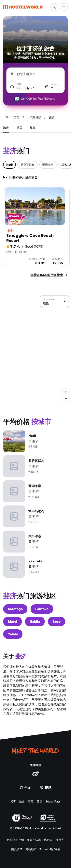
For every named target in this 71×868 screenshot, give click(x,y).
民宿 (39, 801)
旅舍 (10, 230)
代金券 (60, 839)
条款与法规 (34, 839)
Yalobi (13, 634)
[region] (35, 349)
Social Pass (53, 801)
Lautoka (42, 609)
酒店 (30, 801)
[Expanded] (7, 117)
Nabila (35, 622)
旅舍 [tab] (6, 127)
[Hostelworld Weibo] (35, 773)
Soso (57, 622)
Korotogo (15, 609)
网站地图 (30, 849)
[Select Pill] (54, 7)
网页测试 (16, 849)
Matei (12, 622)
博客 (13, 801)
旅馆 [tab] (33, 127)
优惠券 (48, 839)
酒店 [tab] (19, 127)
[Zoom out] (66, 398)
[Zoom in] (66, 392)
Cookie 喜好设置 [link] (50, 849)
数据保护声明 (15, 839)
